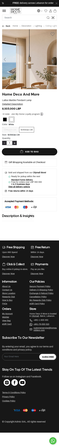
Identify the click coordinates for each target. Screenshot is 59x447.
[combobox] (29, 18)
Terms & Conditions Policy (14, 393)
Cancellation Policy (38, 297)
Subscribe (48, 357)
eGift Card (6, 324)
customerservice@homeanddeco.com (45, 329)
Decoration (26, 26)
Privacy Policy (8, 397)
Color (5, 125)
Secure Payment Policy (40, 287)
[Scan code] (53, 18)
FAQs (4, 304)
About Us (6, 287)
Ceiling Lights (51, 26)
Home (15, 26)
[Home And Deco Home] (15, 10)
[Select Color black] (6, 120)
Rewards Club (8, 297)
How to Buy (7, 300)
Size (4, 135)
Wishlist (5, 317)
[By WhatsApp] (52, 440)
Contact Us (7, 290)
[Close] (57, 3)
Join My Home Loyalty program (25, 114)
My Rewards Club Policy (40, 300)
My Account (7, 314)
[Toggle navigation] (4, 11)
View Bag (6, 321)
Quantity (6, 138)
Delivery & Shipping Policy (41, 290)
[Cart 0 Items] (55, 11)
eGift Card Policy (37, 304)
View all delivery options (19, 187)
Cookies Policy (8, 401)
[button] (6, 59)
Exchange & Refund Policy (41, 293)
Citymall (35, 316)
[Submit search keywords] (48, 18)
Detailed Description (12, 104)
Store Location (8, 293)
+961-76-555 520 (41, 324)
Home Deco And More (21, 94)
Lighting (38, 26)
